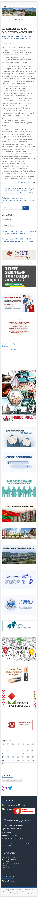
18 (8, 757)
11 (8, 754)
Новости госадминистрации (19, 38)
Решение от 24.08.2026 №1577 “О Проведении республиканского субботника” (19, 232)
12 (13, 754)
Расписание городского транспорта (14, 838)
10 (3, 754)
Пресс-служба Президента (26, 182)
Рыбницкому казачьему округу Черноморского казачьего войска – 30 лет (18, 200)
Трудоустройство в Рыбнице (11, 829)
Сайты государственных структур (13, 825)
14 (23, 754)
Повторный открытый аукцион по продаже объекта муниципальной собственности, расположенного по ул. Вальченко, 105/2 (18, 191)
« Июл (4, 769)
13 (18, 754)
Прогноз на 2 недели (9, 350)
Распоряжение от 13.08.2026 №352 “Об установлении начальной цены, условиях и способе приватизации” (17, 240)
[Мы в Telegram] (9, 790)
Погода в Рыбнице (9, 344)
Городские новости (25, 36)
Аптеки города (6, 832)
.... (2, 245)
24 (3, 760)
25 (8, 760)
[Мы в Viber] (4, 790)
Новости (5, 38)
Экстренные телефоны (9, 835)
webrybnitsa (8, 36)
